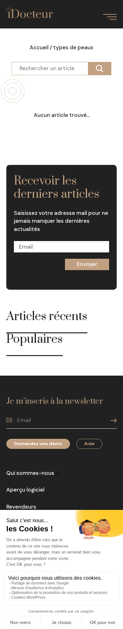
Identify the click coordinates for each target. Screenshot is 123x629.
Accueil (39, 47)
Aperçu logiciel (25, 489)
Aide (89, 443)
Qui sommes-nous (31, 472)
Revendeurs (21, 506)
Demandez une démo (38, 443)
